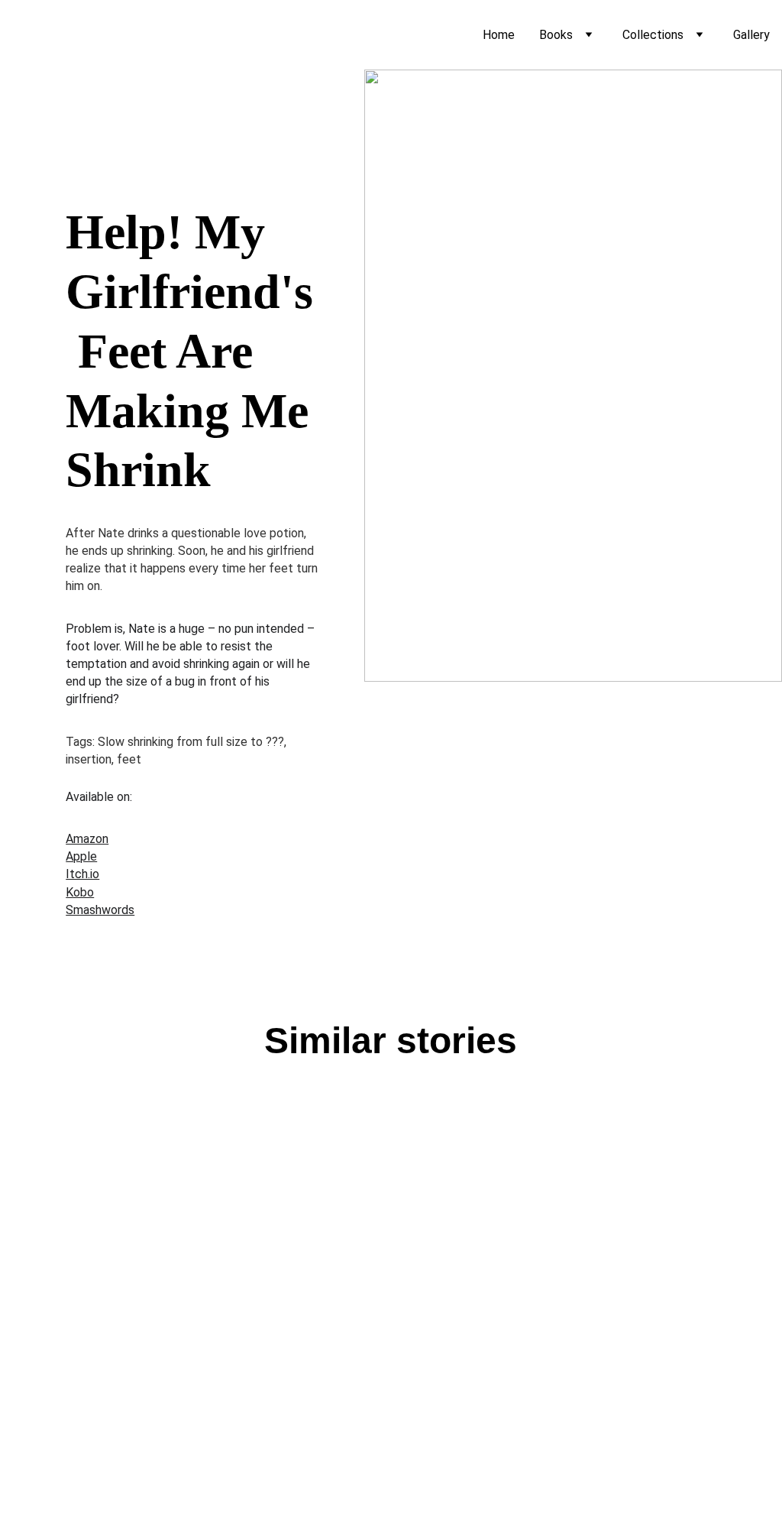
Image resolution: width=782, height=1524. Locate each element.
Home (499, 35)
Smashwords (100, 910)
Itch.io (82, 874)
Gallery (751, 35)
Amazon (87, 839)
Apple (81, 856)
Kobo (80, 892)
